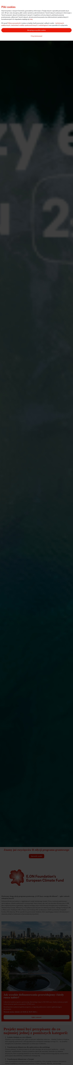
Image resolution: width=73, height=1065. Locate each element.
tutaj (30, 19)
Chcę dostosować (36, 36)
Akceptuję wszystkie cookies (36, 30)
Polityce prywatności (14, 23)
